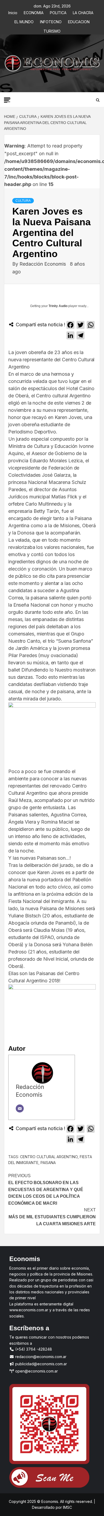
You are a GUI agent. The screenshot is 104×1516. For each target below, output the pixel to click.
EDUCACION (79, 21)
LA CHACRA (83, 11)
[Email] (20, 1108)
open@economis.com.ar (36, 1371)
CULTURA (23, 201)
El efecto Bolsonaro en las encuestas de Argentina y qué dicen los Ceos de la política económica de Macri (45, 1189)
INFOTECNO (51, 21)
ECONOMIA (33, 11)
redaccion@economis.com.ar (40, 1356)
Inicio (12, 11)
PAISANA (48, 1162)
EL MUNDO (24, 21)
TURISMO (52, 30)
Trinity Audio (58, 306)
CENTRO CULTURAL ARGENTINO (49, 1156)
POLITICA (58, 11)
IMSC (67, 1507)
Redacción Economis (43, 264)
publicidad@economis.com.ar (40, 1364)
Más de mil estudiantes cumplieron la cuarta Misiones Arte (52, 1217)
